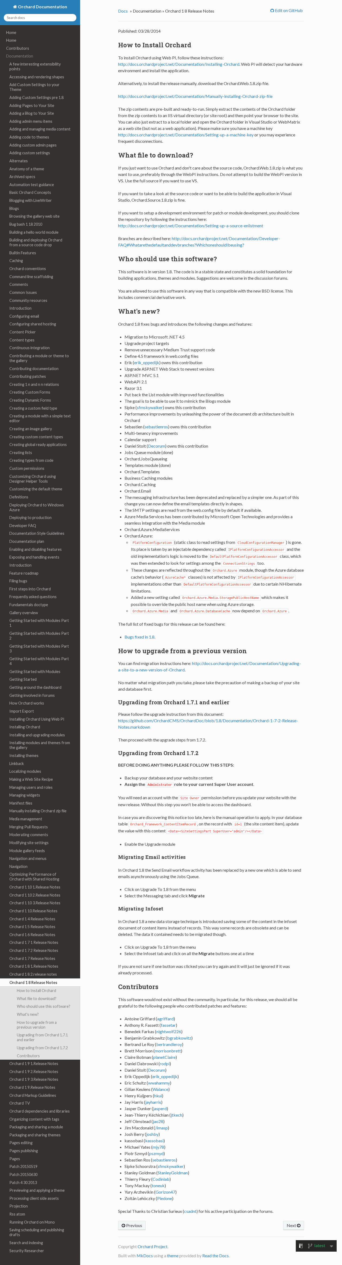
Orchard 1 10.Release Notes (33, 911)
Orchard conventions (27, 268)
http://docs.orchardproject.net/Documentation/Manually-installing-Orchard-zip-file (195, 96)
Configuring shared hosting (32, 324)
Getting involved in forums (32, 695)
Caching (16, 260)
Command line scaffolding (31, 276)
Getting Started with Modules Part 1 (39, 623)
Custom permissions (26, 468)
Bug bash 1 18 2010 (25, 224)
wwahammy (159, 1082)
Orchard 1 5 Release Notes (32, 926)
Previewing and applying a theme (37, 1190)
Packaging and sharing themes (35, 1135)
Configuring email (24, 316)
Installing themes (23, 755)
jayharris (153, 1102)
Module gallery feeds (27, 850)
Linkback (16, 763)
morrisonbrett (168, 1050)
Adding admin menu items (30, 121)
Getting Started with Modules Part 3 (39, 648)
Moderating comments (28, 834)
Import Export (21, 711)
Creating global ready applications (38, 444)
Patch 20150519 (23, 1166)
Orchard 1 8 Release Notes (33, 982)
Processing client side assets (34, 1198)
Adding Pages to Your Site (31, 105)
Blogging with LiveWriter (30, 200)
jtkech (176, 1114)
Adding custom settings (29, 153)
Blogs (14, 208)
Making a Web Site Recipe (31, 779)
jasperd (160, 1108)
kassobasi (154, 1140)
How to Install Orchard (36, 990)
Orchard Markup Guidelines (32, 1095)
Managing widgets (24, 795)
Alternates (18, 161)
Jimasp (161, 1127)
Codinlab (161, 1179)
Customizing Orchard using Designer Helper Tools (32, 478)
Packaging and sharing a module (36, 1127)
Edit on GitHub (288, 10)
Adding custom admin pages (33, 145)
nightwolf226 (168, 1031)
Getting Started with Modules (34, 671)
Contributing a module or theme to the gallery (39, 358)
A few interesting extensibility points (35, 66)
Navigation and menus (27, 858)
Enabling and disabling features (35, 549)
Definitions (18, 497)
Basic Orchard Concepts (30, 192)
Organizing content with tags (34, 1119)
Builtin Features (22, 253)
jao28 (158, 1121)
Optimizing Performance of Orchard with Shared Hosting (34, 876)
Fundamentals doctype (28, 604)
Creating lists (20, 452)
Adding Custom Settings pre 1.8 (36, 97)
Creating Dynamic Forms (30, 400)
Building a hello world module (34, 232)
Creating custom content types (36, 437)
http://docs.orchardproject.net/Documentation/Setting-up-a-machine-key (186, 134)
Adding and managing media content (40, 129)
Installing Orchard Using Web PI (36, 719)
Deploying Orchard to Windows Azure (36, 507)
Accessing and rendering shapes (36, 77)
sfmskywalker (150, 407)
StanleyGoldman (173, 1172)
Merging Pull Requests (28, 827)
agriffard (165, 1018)
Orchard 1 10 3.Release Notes (34, 903)
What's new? (28, 1014)
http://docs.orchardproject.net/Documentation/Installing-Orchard (178, 64)
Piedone (164, 1198)
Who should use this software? (43, 1006)
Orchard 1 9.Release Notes (32, 1087)
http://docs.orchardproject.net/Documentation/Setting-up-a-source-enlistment (190, 225)
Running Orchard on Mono (32, 1222)
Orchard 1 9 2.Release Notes (33, 1071)
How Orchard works (26, 703)
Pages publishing (23, 1150)
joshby (152, 1134)
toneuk (158, 1185)
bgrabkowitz (179, 1037)
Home (11, 32)
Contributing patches (27, 376)
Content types (21, 340)
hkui (158, 1095)
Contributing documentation (34, 368)
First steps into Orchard (30, 589)
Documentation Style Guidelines (36, 533)
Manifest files (20, 803)
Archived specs (22, 176)
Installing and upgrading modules (37, 735)
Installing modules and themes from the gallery (39, 745)
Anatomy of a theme (26, 169)
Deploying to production (30, 517)
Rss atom (17, 1214)
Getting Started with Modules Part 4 (39, 661)
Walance (160, 1089)
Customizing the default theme (35, 489)
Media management (25, 819)
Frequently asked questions (33, 596)
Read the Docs (215, 1255)
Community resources (28, 300)
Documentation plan (26, 541)
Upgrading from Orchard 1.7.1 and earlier (42, 1037)
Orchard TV (19, 1103)
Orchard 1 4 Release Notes (32, 919)
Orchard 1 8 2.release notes (33, 974)
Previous (133, 1225)
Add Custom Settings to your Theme (34, 87)
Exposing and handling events (34, 557)
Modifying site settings (29, 842)
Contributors (17, 48)
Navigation (18, 866)
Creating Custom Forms (29, 392)
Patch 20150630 (23, 1174)
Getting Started (23, 679)
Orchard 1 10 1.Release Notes (34, 887)
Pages (14, 1158)
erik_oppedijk (146, 362)
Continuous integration (29, 347)
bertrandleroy (169, 1044)
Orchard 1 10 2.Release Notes (34, 895)
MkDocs (145, 1255)
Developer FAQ (22, 525)
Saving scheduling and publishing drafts (36, 1232)
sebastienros (156, 426)
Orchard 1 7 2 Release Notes (33, 950)
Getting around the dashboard (35, 687)
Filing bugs (18, 581)
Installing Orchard (24, 727)
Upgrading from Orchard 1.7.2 (42, 1047)
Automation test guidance (31, 184)
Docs (123, 10)
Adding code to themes (29, 137)
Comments (18, 284)
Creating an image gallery (30, 428)
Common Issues (23, 292)
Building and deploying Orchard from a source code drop (35, 242)
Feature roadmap (23, 573)
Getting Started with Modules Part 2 (39, 635)
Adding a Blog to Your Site (31, 113)
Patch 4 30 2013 (23, 1182)
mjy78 (158, 1146)
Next (292, 1225)
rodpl (165, 1063)
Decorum (156, 445)
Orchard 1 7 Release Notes (32, 958)
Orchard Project (153, 1246)
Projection (18, 1206)
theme (172, 1255)
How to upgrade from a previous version (37, 1024)
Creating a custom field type (33, 408)
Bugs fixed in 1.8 (139, 636)
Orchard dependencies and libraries (39, 1111)
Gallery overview (23, 612)
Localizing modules (25, 771)
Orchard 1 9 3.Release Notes (33, 1079)
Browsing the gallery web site (34, 216)
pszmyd (156, 1153)
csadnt (190, 1211)
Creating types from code (31, 460)
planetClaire (164, 1057)
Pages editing (21, 1142)
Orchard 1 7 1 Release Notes (33, 942)
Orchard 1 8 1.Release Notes (33, 966)
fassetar (168, 1025)
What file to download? (36, 998)
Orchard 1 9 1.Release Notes (33, 1063)
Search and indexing (26, 1242)
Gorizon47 (165, 1191)
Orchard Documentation (42, 6)
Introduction (20, 308)
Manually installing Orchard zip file (38, 811)
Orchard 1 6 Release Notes (32, 934)
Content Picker (22, 332)
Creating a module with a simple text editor (40, 418)
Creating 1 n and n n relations (34, 384)
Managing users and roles (31, 787)
